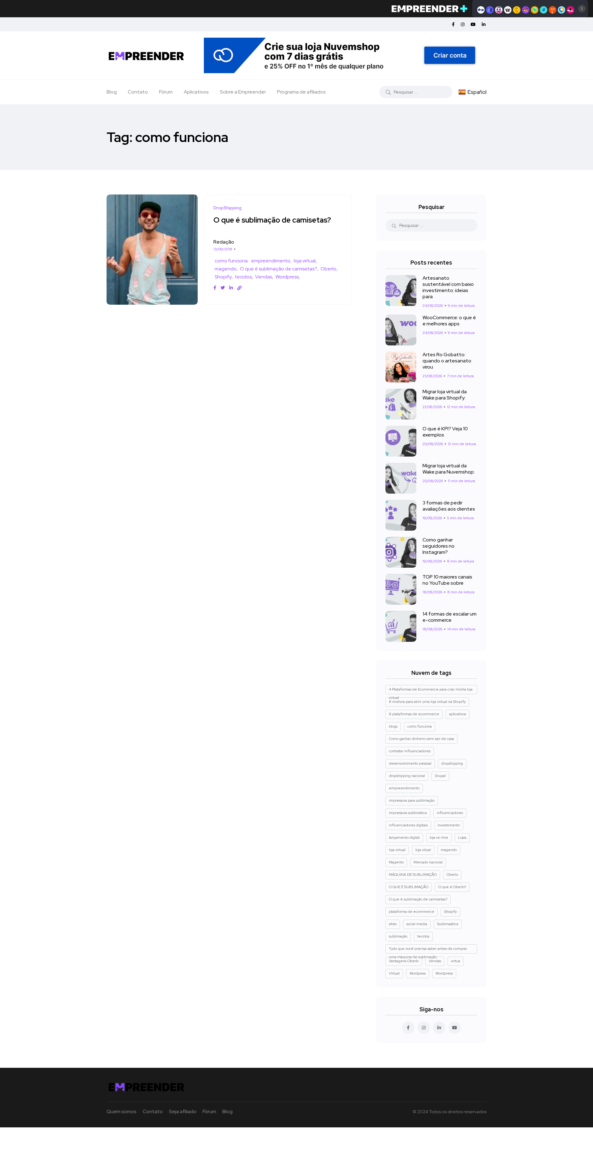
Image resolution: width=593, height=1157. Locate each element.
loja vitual (423, 849)
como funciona (231, 260)
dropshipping (452, 763)
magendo (226, 268)
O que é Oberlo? (452, 886)
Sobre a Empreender (243, 92)
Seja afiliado (182, 1111)
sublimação (398, 936)
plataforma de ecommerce (411, 911)
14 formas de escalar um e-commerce (450, 617)
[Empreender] (146, 55)
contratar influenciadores (410, 751)
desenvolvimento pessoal (410, 763)
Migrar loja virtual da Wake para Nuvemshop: (449, 468)
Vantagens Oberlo (404, 961)
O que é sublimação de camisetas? (272, 220)
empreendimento (270, 260)
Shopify (223, 277)
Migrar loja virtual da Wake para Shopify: (445, 394)
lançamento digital (404, 837)
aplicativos (457, 714)
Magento (396, 862)
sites (393, 923)
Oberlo (328, 268)
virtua (455, 961)
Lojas (462, 837)
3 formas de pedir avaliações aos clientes (449, 505)
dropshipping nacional (407, 775)
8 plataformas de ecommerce (414, 714)
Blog (112, 92)
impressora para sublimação (412, 800)
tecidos (243, 277)
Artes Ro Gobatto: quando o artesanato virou (447, 360)
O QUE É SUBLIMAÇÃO (408, 886)
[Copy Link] (239, 288)
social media (416, 923)
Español (476, 91)
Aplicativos (196, 92)
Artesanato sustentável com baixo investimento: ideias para (448, 287)
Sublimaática (447, 923)
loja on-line (439, 837)
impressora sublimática (408, 812)
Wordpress (287, 277)
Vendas (263, 277)
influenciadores (450, 812)
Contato (138, 92)
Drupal (440, 775)
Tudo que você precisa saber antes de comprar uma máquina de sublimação (428, 950)
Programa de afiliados (301, 92)
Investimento (449, 825)
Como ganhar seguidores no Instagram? (439, 546)
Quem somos (122, 1111)
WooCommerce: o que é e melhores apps (449, 320)
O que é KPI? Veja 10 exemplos (445, 431)
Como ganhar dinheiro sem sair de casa (421, 738)
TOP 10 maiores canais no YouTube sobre (447, 580)
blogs (393, 726)
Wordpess (418, 973)
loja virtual (305, 260)
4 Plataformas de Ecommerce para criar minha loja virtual (431, 690)
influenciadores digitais (408, 825)
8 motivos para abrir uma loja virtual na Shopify (427, 701)
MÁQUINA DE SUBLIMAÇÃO (413, 874)
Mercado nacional (428, 862)
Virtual (394, 973)
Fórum (166, 92)
